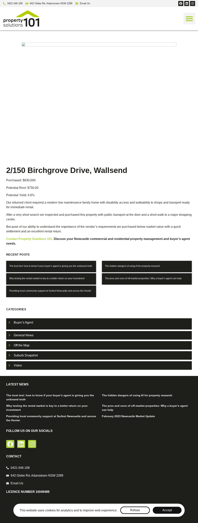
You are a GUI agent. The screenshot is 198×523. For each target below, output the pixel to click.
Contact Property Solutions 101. (30, 239)
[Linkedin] (186, 3)
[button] (189, 18)
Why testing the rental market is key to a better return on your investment (46, 278)
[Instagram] (192, 3)
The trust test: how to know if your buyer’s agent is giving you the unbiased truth (50, 266)
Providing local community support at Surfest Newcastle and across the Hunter (50, 290)
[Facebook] (180, 3)
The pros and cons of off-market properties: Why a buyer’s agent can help (143, 278)
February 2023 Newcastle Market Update (128, 416)
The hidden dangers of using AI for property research (132, 266)
